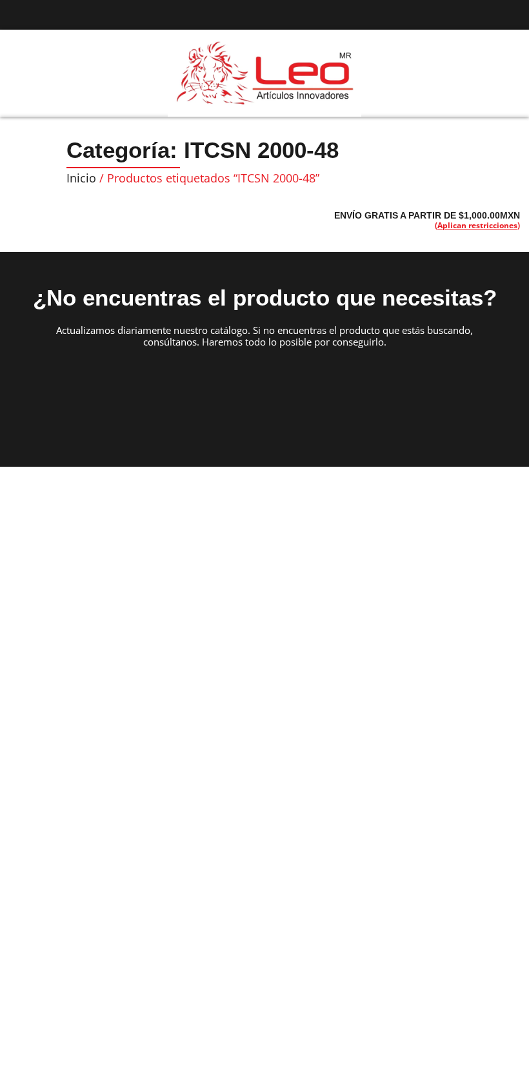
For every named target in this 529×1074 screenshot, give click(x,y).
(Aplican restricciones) (477, 225)
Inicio (81, 178)
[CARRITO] (497, 72)
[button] (23, 73)
